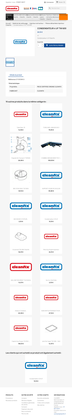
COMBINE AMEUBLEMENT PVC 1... (51, 158)
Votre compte (43, 395)
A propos (24, 407)
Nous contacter (26, 411)
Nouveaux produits (11, 400)
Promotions (9, 398)
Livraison (24, 398)
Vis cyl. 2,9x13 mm (51, 280)
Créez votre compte (43, 403)
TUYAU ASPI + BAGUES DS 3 (51, 127)
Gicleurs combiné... (21, 311)
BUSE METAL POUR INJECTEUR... (51, 311)
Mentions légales (27, 400)
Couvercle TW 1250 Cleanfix (20, 249)
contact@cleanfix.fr (60, 414)
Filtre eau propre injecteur (51, 249)
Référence (12, 79)
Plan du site (25, 414)
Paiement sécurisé (27, 409)
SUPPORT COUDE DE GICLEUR (51, 188)
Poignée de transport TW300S (21, 158)
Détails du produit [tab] (16, 75)
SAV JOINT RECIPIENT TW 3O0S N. (21, 280)
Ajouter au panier (54, 45)
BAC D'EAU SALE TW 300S (21, 188)
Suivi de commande (43, 398)
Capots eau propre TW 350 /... (21, 341)
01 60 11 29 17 (20, 2)
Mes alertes (40, 405)
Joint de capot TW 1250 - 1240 (51, 341)
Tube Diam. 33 (21, 127)
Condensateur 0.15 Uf (51, 219)
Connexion (40, 400)
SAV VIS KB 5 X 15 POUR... (21, 219)
